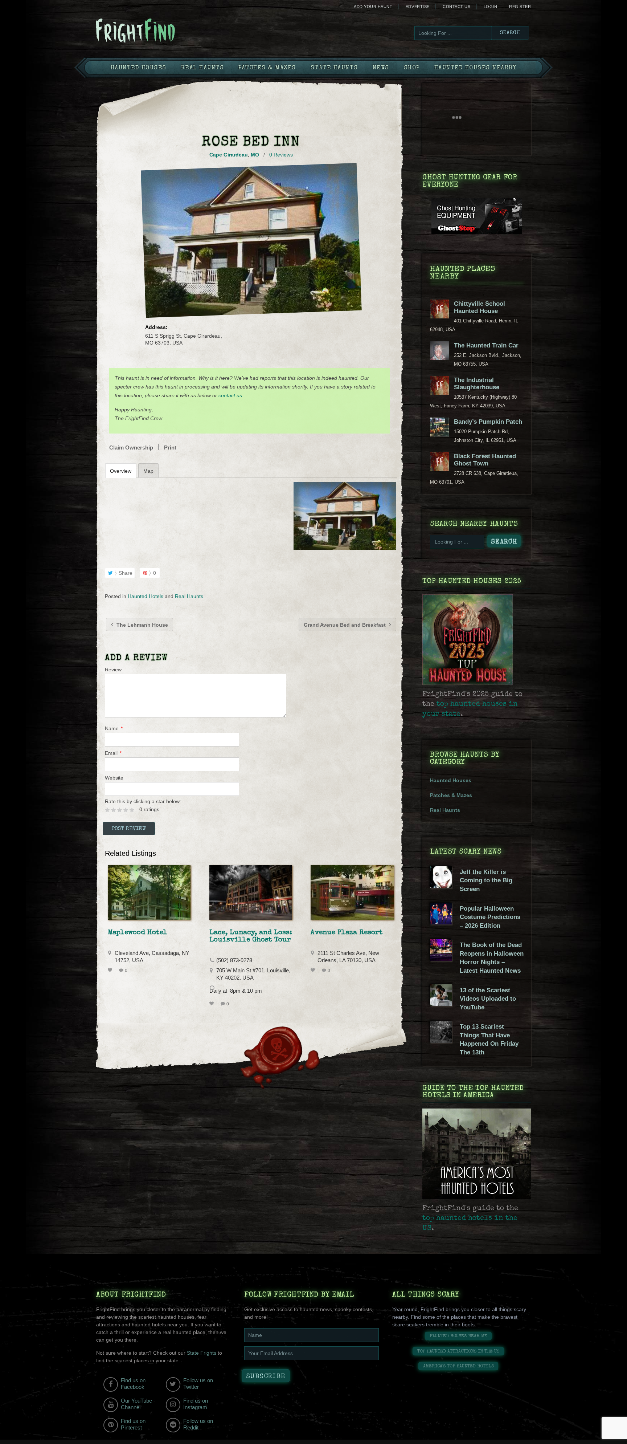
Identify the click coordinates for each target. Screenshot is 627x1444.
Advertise (418, 6)
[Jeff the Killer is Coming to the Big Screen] (441, 886)
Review (113, 669)
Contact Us (456, 6)
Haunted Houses (139, 68)
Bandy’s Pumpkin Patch (488, 421)
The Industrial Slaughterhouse (476, 384)
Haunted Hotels (145, 596)
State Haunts (334, 68)
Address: (156, 327)
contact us (230, 395)
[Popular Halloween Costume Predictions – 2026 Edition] (441, 923)
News (381, 68)
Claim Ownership (131, 447)
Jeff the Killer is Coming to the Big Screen (486, 880)
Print (170, 447)
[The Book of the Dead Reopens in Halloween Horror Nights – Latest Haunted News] (441, 959)
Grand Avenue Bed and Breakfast (345, 625)
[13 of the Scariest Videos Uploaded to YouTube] (441, 1004)
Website (114, 778)
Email (113, 753)
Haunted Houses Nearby (475, 68)
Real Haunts (202, 68)
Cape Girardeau (228, 155)
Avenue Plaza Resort (347, 932)
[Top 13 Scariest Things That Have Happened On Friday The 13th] (441, 1041)
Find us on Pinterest (133, 1424)
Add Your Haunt (373, 6)
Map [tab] (148, 471)
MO (255, 155)
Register (520, 6)
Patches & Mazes (267, 68)
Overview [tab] (120, 471)
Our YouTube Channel (136, 1404)
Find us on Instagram (195, 1404)
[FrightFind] (165, 31)
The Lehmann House (141, 625)
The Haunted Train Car (486, 345)
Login (490, 6)
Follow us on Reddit (198, 1424)
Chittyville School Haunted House (479, 307)
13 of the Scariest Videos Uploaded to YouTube (488, 999)
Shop (412, 68)
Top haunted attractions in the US (458, 1351)
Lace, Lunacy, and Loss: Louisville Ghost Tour (250, 936)
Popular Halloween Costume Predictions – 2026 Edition (490, 917)
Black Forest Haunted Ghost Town (485, 460)
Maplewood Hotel (137, 932)
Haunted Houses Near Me (458, 1336)
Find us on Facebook (133, 1383)
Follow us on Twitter (198, 1383)
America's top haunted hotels (458, 1366)
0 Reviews (281, 155)
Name (114, 728)
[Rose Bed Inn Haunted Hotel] (345, 516)
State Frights (201, 1353)
